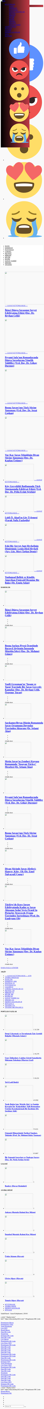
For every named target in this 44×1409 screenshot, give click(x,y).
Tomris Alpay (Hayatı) (14, 1300)
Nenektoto (4, 1373)
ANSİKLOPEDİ (10, 27)
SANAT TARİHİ (14, 25)
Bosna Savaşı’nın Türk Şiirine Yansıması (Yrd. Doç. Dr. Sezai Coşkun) (21, 410)
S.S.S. (7, 34)
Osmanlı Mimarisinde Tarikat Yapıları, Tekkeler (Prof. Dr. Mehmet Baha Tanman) (23, 1134)
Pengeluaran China (7, 1324)
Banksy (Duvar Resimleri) (16, 1186)
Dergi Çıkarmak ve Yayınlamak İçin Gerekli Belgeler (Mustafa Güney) (23, 1035)
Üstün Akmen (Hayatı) (14, 1256)
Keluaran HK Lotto (7, 1336)
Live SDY (4, 1328)
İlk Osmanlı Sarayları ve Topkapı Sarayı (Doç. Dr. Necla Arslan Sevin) (22, 1158)
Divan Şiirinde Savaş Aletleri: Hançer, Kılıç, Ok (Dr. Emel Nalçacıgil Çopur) (20, 871)
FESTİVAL (10, 983)
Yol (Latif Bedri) (12, 1082)
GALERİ (8, 30)
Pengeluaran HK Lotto (8, 1341)
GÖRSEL (8, 252)
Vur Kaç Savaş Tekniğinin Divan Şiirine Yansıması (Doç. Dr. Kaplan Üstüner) (22, 458)
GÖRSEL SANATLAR (17, 12)
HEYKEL (12, 14)
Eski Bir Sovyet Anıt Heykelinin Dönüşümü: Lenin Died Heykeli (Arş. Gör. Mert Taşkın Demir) (21, 549)
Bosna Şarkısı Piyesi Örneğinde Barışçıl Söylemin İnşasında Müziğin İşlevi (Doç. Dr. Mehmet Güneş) (22, 649)
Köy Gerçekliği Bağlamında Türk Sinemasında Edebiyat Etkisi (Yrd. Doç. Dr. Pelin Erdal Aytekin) (23, 489)
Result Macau (5, 1330)
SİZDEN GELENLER (12, 32)
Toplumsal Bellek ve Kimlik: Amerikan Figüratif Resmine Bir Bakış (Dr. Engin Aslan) (22, 580)
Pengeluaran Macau (7, 1323)
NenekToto (4, 1334)
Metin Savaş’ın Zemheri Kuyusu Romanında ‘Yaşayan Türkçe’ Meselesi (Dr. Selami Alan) (22, 764)
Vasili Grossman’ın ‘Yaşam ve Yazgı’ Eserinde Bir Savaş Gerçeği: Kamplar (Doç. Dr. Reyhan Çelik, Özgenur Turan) (23, 688)
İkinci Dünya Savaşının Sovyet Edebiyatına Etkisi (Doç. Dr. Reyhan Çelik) (21, 313)
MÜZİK (11, 17)
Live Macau (5, 1339)
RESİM (11, 19)
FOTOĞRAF (13, 10)
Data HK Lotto (6, 1332)
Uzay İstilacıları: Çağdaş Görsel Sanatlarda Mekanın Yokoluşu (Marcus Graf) (23, 1059)
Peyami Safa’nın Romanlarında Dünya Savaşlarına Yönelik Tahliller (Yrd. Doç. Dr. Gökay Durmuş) (21, 361)
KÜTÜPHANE (10, 4)
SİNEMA (12, 21)
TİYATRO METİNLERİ (14, 1007)
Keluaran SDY (6, 1362)
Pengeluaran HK (6, 1393)
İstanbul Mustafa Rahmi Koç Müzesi (20, 1234)
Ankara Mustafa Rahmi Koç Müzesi (20, 1212)
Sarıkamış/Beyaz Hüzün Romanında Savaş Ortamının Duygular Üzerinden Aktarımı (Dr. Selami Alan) (24, 726)
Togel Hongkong (6, 1326)
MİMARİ (12, 15)
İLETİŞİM (8, 36)
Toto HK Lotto (6, 1371)
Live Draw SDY (6, 1343)
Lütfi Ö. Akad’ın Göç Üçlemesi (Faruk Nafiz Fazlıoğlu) (21, 519)
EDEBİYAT (13, 8)
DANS (11, 6)
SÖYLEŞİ (8, 28)
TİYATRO (12, 23)
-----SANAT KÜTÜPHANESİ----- (16, 306)
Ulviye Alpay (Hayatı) (14, 1278)
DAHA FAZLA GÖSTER (9, 968)
